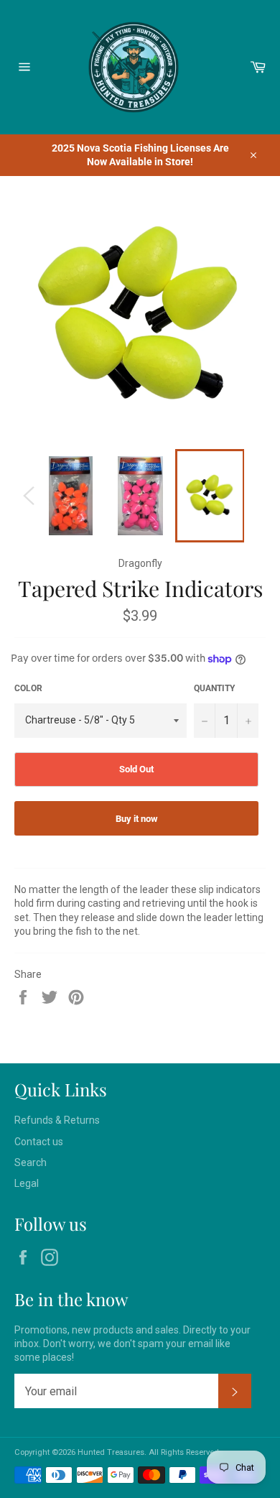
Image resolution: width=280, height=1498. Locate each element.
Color (28, 688)
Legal (26, 1183)
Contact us (38, 1141)
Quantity (214, 688)
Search (30, 1162)
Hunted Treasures (111, 1452)
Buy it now (137, 818)
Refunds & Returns (57, 1120)
